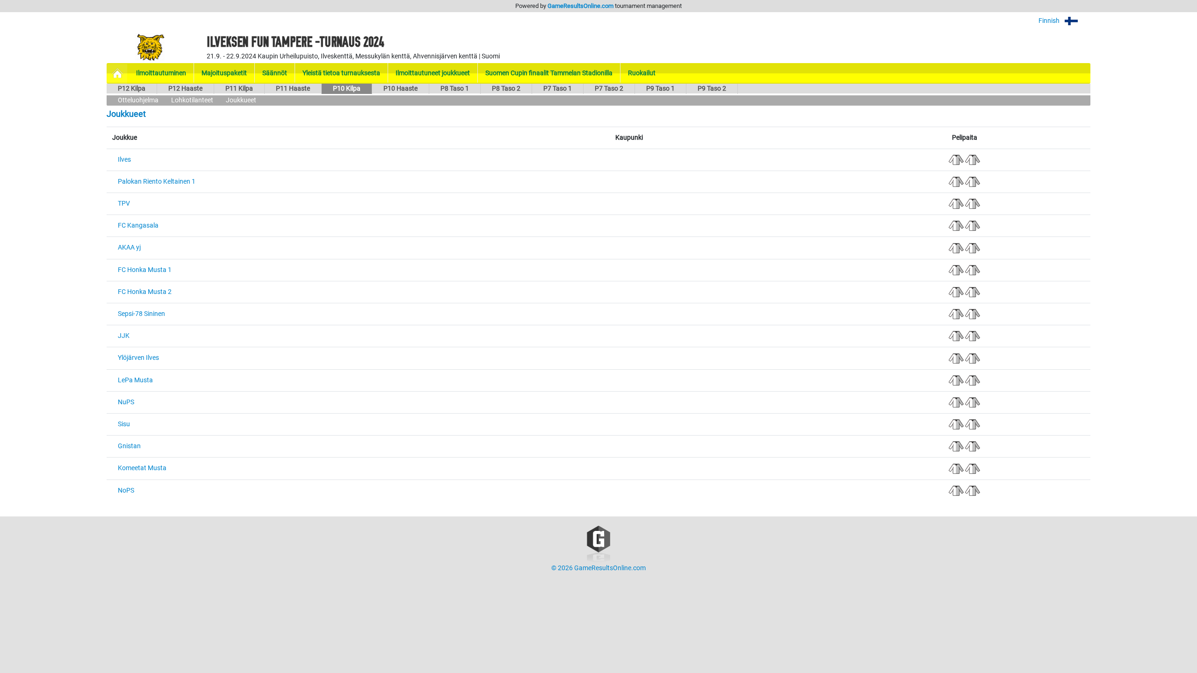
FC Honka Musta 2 (145, 292)
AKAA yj (129, 247)
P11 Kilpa (239, 89)
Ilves (124, 160)
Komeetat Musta (142, 468)
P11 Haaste (293, 89)
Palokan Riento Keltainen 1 (156, 182)
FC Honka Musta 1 (145, 270)
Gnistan (129, 446)
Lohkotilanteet (192, 100)
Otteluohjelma (138, 100)
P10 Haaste (400, 89)
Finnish (1049, 21)
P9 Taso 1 (660, 89)
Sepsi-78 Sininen (141, 314)
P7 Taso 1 (557, 89)
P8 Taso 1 (454, 89)
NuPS (126, 402)
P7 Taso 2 (609, 89)
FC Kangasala (138, 225)
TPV (124, 204)
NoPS (126, 490)
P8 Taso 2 (506, 89)
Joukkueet (241, 100)
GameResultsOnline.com (580, 5)
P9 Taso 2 (712, 89)
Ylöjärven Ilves (138, 358)
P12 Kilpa (131, 89)
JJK (124, 336)
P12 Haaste (185, 89)
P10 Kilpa (347, 89)
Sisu (124, 424)
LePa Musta (135, 380)
